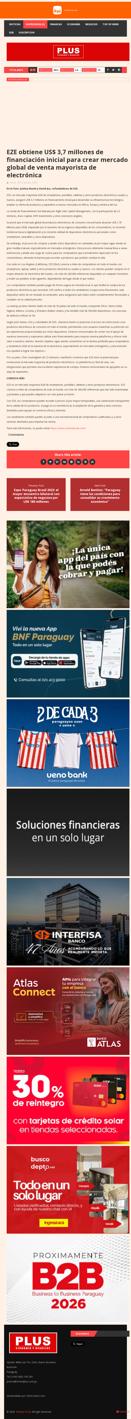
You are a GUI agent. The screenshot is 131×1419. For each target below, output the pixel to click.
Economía (73, 24)
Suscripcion (26, 32)
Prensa (12, 182)
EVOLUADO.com (36, 1395)
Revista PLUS (23, 1411)
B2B (11, 32)
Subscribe (124, 1411)
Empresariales (35, 24)
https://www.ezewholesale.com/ (68, 428)
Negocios (91, 24)
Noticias (15, 24)
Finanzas (56, 24)
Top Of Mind (111, 24)
